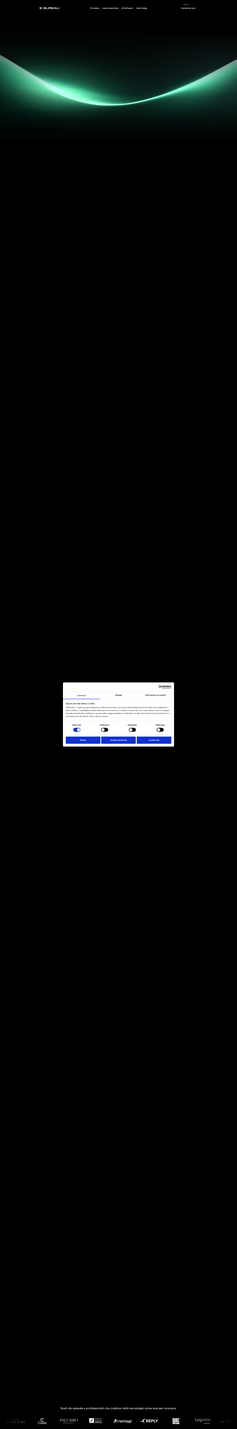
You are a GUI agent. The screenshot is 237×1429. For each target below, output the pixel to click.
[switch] (104, 730)
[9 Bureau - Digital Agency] (49, 8)
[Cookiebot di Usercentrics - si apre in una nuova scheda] (160, 687)
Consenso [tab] (81, 695)
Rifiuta (83, 740)
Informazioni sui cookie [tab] (155, 695)
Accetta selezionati (118, 740)
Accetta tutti (154, 740)
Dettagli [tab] (118, 695)
